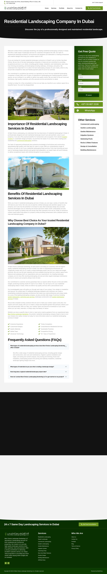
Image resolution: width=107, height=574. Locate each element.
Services (53, 8)
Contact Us (78, 8)
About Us (70, 8)
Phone (80, 80)
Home (46, 8)
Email (79, 87)
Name (80, 74)
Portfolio (61, 8)
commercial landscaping (24, 140)
